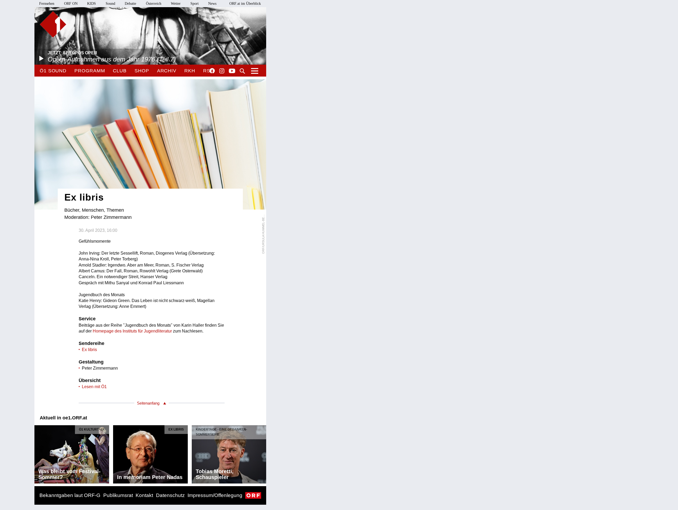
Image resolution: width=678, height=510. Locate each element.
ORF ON (71, 4)
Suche (242, 71)
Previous (38, 453)
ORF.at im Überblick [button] (245, 4)
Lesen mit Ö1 (94, 386)
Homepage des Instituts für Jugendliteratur (132, 331)
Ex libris (89, 349)
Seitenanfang (148, 403)
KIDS (91, 4)
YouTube (232, 71)
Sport (194, 4)
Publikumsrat (118, 495)
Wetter (176, 4)
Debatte (130, 4)
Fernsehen (46, 4)
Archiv (166, 70)
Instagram (221, 71)
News (212, 4)
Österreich (153, 4)
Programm (89, 70)
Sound (110, 4)
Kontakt (144, 495)
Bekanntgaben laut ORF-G (69, 495)
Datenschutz (170, 495)
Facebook (212, 70)
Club (120, 70)
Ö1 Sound (53, 70)
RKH (189, 70)
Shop (142, 70)
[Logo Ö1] (53, 24)
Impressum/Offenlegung (215, 495)
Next (262, 453)
